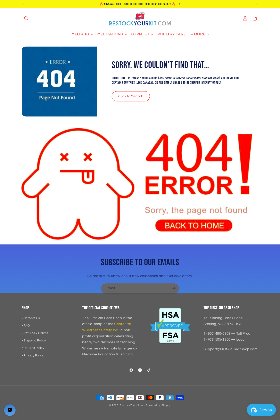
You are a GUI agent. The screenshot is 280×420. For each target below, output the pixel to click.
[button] (26, 18)
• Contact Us (31, 318)
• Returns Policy (33, 347)
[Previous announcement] (22, 4)
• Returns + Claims (35, 333)
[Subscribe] (174, 288)
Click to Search (130, 96)
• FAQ (26, 325)
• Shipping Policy (34, 340)
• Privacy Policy (33, 355)
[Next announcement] (257, 4)
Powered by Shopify (158, 405)
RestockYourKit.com (132, 405)
